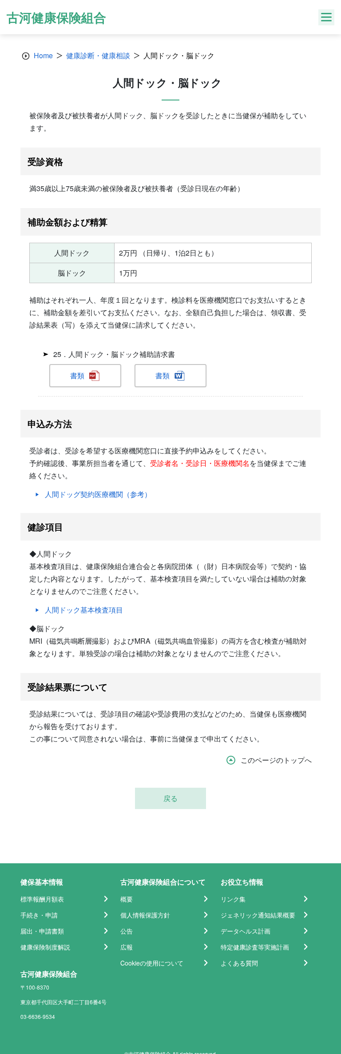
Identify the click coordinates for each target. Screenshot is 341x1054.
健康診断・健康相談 (98, 55)
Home (43, 55)
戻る (170, 798)
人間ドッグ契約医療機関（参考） (98, 494)
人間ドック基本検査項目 (84, 610)
